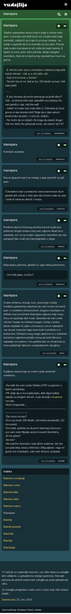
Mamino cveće (11, 485)
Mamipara (10, 25)
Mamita (7, 519)
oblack (61, 246)
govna (58, 396)
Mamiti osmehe (12, 526)
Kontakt (38, 610)
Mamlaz (8, 540)
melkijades (59, 133)
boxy (62, 353)
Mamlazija (9, 547)
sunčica (61, 209)
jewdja (61, 461)
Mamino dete (10, 492)
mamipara (10, 170)
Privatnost (22, 610)
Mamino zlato (11, 499)
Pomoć (30, 610)
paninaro (60, 159)
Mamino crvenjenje (14, 478)
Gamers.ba (8, 599)
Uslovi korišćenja (9, 610)
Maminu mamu (12, 505)
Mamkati (8, 533)
